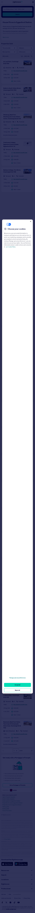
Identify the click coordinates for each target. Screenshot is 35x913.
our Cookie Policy (11, 247)
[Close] (30, 221)
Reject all (17, 690)
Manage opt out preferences (17, 678)
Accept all (17, 685)
